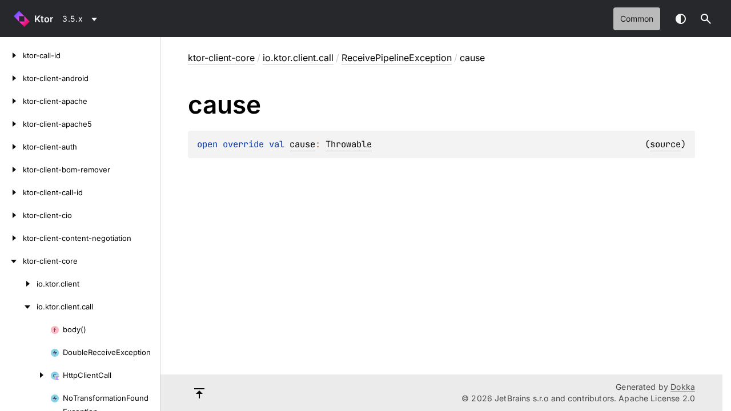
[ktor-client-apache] (11, 101)
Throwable (349, 144)
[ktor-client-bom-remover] (11, 169)
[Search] (705, 18)
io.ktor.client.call (298, 57)
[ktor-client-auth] (11, 146)
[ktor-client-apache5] (11, 123)
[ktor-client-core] (11, 260)
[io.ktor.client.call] (18, 306)
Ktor (43, 19)
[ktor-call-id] (11, 55)
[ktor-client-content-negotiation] (11, 238)
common (636, 18)
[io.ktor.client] (18, 283)
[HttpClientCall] (25, 375)
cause (302, 144)
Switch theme (680, 18)
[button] (705, 18)
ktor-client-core (221, 57)
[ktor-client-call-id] (11, 192)
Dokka (682, 387)
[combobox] (82, 18)
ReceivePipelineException (397, 57)
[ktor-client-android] (11, 78)
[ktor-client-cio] (11, 215)
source (665, 144)
